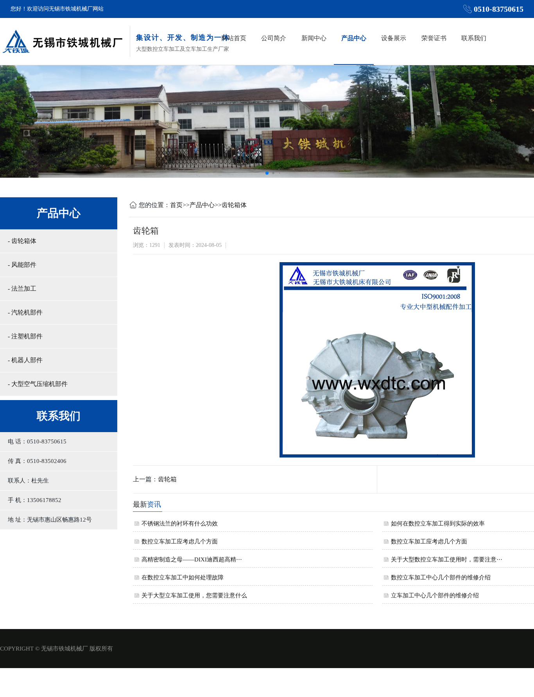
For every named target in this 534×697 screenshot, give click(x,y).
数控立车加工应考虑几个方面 (180, 541)
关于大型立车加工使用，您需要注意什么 (194, 595)
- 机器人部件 (25, 360)
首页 (176, 205)
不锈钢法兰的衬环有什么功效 (180, 523)
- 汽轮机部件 (25, 312)
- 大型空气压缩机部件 (38, 384)
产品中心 (353, 38)
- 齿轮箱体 (22, 241)
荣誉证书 (433, 38)
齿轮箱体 (234, 205)
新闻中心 (313, 38)
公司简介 (273, 38)
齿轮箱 (167, 479)
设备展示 (393, 38)
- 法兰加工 (22, 288)
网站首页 (233, 38)
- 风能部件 (22, 264)
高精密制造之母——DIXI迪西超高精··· (192, 559)
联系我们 (473, 38)
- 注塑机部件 (25, 336)
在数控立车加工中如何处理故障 (183, 577)
